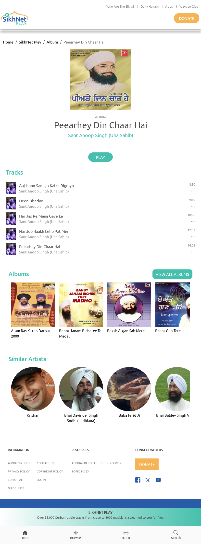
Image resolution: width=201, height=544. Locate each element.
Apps (169, 6)
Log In (41, 480)
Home (8, 41)
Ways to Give (188, 6)
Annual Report (83, 463)
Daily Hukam (150, 6)
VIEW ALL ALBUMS (172, 274)
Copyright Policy (50, 471)
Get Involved (110, 463)
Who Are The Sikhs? (120, 6)
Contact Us (45, 463)
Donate (186, 18)
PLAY (100, 157)
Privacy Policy (19, 471)
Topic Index (80, 471)
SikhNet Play (30, 41)
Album (52, 41)
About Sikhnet (19, 463)
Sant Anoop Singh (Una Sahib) (100, 135)
